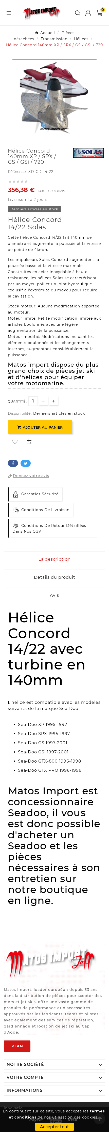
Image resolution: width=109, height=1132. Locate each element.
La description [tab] (55, 559)
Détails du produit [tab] (54, 577)
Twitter (26, 463)
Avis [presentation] (54, 595)
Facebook (13, 463)
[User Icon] (88, 13)
